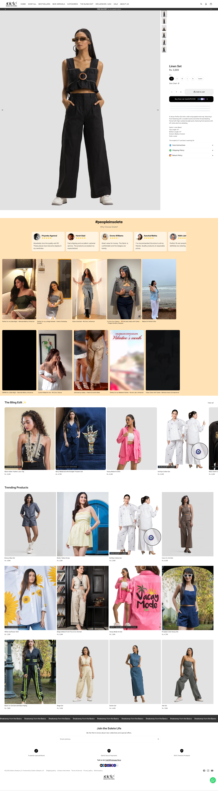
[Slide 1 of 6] (164, 14)
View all (210, 403)
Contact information (63, 770)
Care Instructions (178, 145)
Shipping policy (51, 770)
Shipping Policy (178, 150)
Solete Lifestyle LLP (16, 770)
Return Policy (177, 155)
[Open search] (201, 3)
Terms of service (76, 770)
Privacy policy (88, 770)
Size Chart (173, 83)
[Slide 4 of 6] (164, 35)
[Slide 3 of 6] (164, 28)
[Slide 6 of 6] (164, 49)
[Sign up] (158, 739)
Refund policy (98, 770)
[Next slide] (210, 9)
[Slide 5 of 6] (164, 42)
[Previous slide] (5, 9)
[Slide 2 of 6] (164, 21)
